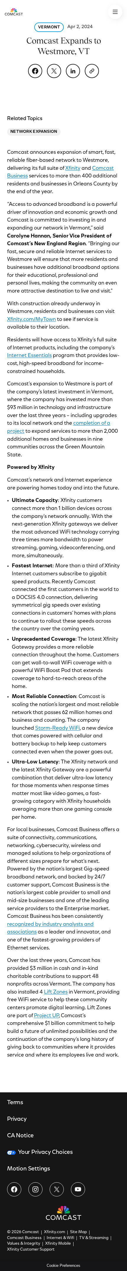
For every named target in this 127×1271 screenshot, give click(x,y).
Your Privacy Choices (45, 1152)
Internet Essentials (29, 355)
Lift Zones (56, 992)
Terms (15, 1103)
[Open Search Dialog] (115, 12)
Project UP (46, 1016)
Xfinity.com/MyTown (31, 319)
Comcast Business (24, 1238)
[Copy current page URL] (92, 71)
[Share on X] (54, 71)
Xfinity (72, 168)
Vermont (49, 27)
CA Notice (20, 1136)
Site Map (78, 1232)
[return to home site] (14, 11)
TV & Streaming (93, 1238)
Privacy (17, 1119)
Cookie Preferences (63, 1265)
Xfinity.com (54, 1232)
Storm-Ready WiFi (57, 728)
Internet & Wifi (60, 1238)
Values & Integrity (23, 1244)
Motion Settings (28, 1169)
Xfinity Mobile (58, 1244)
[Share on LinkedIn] (73, 71)
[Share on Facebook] (35, 71)
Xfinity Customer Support (31, 1250)
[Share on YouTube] (78, 1189)
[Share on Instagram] (35, 1189)
